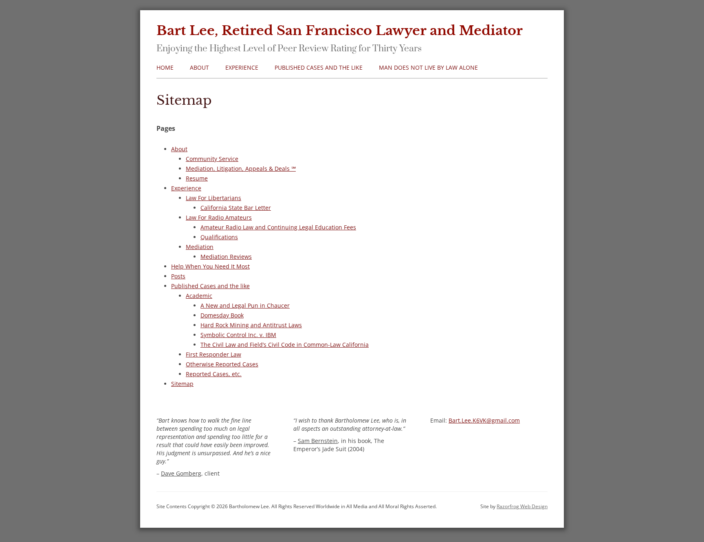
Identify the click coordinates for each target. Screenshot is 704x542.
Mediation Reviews (226, 256)
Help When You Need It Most (210, 266)
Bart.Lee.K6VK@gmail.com (484, 420)
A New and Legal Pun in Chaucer (245, 305)
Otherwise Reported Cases (222, 364)
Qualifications (219, 237)
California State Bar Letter (235, 208)
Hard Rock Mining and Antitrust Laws (251, 325)
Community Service (212, 159)
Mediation (199, 247)
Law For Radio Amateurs (219, 217)
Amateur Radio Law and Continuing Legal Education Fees (278, 227)
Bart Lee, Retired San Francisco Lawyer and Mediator (339, 30)
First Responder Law (213, 354)
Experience (241, 67)
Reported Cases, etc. (214, 374)
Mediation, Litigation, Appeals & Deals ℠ (241, 168)
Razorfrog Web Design (522, 506)
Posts (178, 276)
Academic (199, 296)
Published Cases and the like (319, 67)
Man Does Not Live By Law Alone (428, 67)
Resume (197, 178)
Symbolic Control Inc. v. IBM (238, 335)
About (199, 67)
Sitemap (182, 384)
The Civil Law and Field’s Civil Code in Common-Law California (284, 344)
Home (165, 67)
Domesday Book (222, 315)
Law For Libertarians (213, 198)
